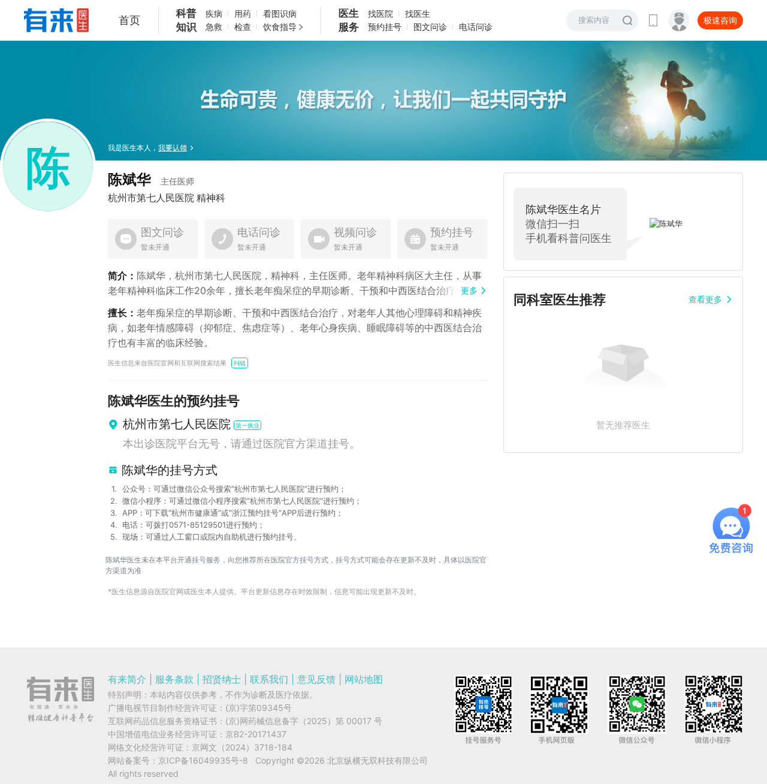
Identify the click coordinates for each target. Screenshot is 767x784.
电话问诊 (476, 27)
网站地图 (364, 679)
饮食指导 (280, 27)
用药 (242, 13)
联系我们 (269, 679)
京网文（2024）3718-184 (242, 747)
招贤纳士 (222, 679)
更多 (469, 290)
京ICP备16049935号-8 (203, 760)
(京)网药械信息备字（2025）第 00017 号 (303, 721)
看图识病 (280, 13)
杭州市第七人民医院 (151, 197)
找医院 (380, 13)
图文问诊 (430, 27)
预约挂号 (384, 27)
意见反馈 (316, 679)
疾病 (214, 13)
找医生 (417, 13)
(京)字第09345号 (258, 708)
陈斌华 (151, 179)
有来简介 (127, 679)
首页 (129, 20)
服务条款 (174, 679)
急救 (214, 27)
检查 (242, 27)
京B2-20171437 (255, 734)
